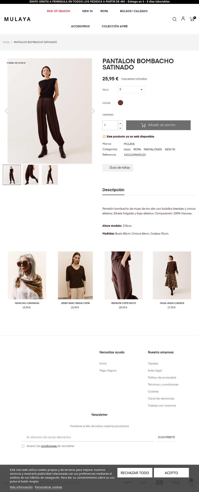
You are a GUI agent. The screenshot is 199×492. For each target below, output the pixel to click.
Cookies (153, 391)
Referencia (109, 154)
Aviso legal (155, 370)
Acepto (171, 472)
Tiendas (153, 363)
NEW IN (170, 149)
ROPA (137, 149)
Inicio (127, 149)
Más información (21, 487)
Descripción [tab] (113, 190)
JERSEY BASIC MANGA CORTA (75, 303)
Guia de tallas (120, 167)
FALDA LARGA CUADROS (172, 303)
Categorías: (109, 149)
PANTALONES (153, 149)
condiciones (49, 446)
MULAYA (129, 144)
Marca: (106, 144)
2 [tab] (101, 320)
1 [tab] (98, 320)
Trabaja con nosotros (162, 405)
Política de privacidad (162, 377)
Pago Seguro (108, 370)
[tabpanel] (27, 284)
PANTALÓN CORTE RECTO (123, 303)
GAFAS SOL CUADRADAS (27, 303)
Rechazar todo (135, 472)
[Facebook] (96, 456)
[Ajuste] (183, 19)
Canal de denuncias (161, 398)
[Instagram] (102, 456)
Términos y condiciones (163, 384)
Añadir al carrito (161, 125)
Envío (103, 363)
